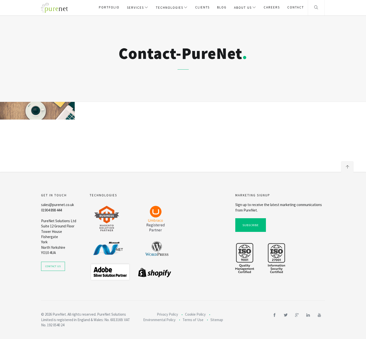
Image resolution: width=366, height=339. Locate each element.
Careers (272, 7)
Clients (202, 7)
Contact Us (53, 266)
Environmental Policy (159, 319)
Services (135, 7)
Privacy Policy (167, 314)
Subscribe (251, 225)
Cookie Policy (195, 314)
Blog (222, 7)
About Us (243, 7)
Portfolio (109, 7)
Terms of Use (193, 319)
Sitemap (216, 319)
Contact (295, 7)
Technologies (169, 7)
